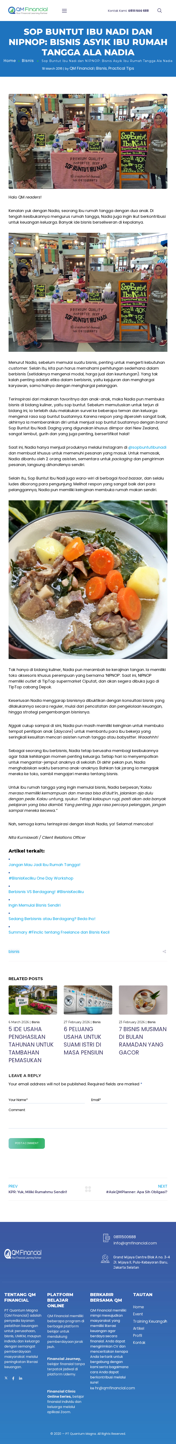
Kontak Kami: (128, 11)
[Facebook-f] (13, 1378)
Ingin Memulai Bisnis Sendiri (35, 905)
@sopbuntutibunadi (147, 447)
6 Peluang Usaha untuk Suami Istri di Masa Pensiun (83, 1040)
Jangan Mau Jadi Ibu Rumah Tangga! (44, 864)
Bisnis (28, 60)
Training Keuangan (150, 1321)
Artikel (138, 1328)
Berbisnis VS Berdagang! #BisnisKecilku (46, 891)
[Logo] (27, 10)
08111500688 (125, 1236)
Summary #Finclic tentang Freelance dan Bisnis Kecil (59, 932)
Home (10, 60)
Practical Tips (121, 68)
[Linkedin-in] (20, 1378)
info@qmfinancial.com (135, 1243)
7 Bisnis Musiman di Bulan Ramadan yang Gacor (143, 1040)
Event (138, 1314)
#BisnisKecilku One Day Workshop (41, 878)
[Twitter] (6, 1378)
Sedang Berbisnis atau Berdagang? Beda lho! (52, 918)
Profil (137, 1335)
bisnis (14, 951)
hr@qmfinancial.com (115, 1388)
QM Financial (82, 68)
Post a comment (26, 1143)
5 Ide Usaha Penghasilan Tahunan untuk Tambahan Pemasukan (31, 1044)
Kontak (139, 1342)
